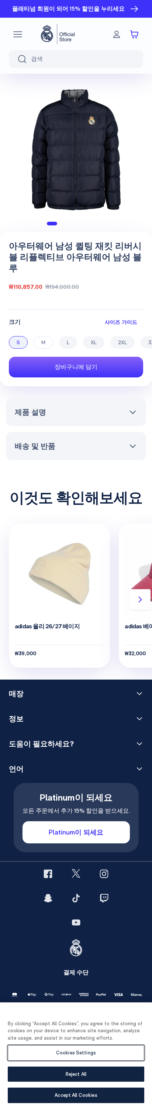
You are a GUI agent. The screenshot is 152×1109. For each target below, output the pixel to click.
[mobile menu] (18, 34)
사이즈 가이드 (121, 321)
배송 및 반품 (35, 446)
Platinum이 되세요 (76, 832)
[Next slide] (140, 599)
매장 (16, 693)
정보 (16, 718)
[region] (76, 1055)
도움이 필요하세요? (41, 743)
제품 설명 (30, 412)
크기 (15, 321)
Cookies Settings (76, 1053)
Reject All (76, 1074)
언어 (16, 768)
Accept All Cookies (76, 1095)
